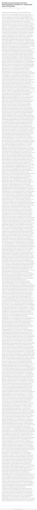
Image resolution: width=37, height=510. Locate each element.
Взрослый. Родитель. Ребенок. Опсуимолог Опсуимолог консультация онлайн (16, 12)
